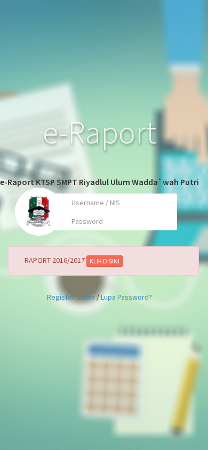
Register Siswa (71, 297)
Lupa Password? (126, 297)
